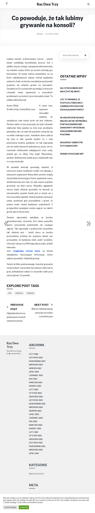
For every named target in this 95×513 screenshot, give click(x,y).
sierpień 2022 (35, 411)
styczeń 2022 (35, 435)
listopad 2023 (36, 357)
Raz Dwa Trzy (47, 4)
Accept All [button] (23, 507)
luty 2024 (33, 354)
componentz (16, 353)
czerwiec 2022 (36, 418)
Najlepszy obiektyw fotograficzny (71, 144)
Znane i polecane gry (72, 154)
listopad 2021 (36, 443)
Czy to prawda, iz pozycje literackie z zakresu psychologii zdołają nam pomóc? (72, 104)
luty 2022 (33, 432)
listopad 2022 (36, 400)
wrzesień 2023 (36, 365)
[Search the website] (88, 4)
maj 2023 (33, 379)
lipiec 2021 (34, 453)
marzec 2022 (35, 428)
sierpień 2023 (35, 368)
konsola (19, 293)
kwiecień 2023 (35, 382)
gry (9, 293)
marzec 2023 (35, 386)
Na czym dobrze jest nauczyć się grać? (71, 90)
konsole (30, 293)
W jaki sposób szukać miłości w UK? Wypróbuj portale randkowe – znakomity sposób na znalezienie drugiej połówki (73, 126)
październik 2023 (37, 361)
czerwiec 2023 (36, 375)
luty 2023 (33, 389)
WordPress (11, 351)
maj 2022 (33, 421)
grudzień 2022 (36, 397)
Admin (40, 34)
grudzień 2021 (36, 439)
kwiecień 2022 (35, 425)
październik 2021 (37, 446)
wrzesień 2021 (36, 450)
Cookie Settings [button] (10, 507)
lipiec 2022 (34, 414)
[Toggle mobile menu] (6, 4)
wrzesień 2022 (36, 407)
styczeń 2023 (35, 393)
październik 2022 (37, 404)
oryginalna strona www (26, 251)
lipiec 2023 (34, 372)
